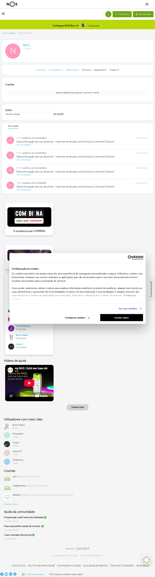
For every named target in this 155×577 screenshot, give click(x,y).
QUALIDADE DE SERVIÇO (95, 566)
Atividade (13, 126)
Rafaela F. (17, 495)
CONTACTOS (18, 566)
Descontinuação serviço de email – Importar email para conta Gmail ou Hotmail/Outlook (65, 141)
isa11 (15, 476)
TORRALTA (17, 460)
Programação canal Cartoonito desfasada (23, 517)
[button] (3, 15)
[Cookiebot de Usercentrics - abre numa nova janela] (130, 257)
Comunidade (8, 33)
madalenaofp (19, 486)
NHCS (26, 45)
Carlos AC (17, 451)
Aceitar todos (121, 317)
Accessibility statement (91, 556)
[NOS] (12, 4)
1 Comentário (10, 539)
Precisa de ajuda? (151, 289)
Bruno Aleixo (22, 335)
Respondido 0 (73, 70)
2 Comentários (11, 521)
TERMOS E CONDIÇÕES (122, 566)
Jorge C (19, 344)
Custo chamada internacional (18, 535)
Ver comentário (23, 145)
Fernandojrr (18, 434)
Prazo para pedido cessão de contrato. (22, 526)
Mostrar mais (77, 407)
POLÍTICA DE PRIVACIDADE (41, 566)
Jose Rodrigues (23, 326)
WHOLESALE (142, 566)
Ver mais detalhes (128, 308)
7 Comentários (11, 530)
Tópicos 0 (41, 70)
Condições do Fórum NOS (65, 556)
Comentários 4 (56, 70)
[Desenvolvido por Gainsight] (77, 549)
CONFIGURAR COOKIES (69, 566)
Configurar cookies (75, 317)
